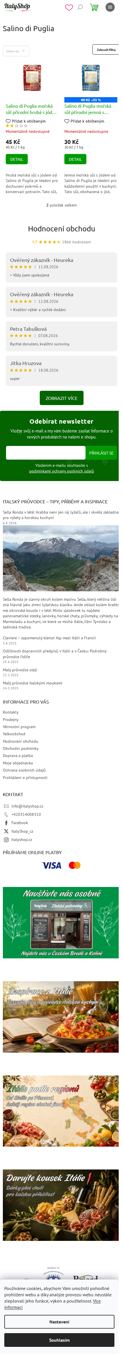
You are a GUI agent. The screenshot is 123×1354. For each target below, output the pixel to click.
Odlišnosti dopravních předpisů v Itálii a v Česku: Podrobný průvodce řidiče (54, 653)
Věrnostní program (19, 726)
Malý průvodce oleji (20, 669)
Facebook (19, 822)
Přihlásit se (101, 452)
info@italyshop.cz (27, 806)
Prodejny (11, 719)
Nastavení (59, 1322)
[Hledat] (80, 7)
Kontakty (11, 712)
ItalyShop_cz (22, 831)
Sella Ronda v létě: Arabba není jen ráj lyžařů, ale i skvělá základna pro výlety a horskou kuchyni (61, 515)
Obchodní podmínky (21, 748)
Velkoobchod (14, 733)
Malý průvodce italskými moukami (32, 683)
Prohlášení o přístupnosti (25, 777)
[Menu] (110, 7)
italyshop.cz (21, 839)
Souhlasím (59, 1340)
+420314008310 (26, 814)
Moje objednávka (18, 763)
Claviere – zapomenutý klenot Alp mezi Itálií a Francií (49, 637)
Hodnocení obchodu (61, 228)
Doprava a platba (18, 755)
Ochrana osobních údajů (24, 770)
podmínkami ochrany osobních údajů (61, 471)
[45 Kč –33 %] (90, 77)
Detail (16, 159)
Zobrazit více (62, 398)
